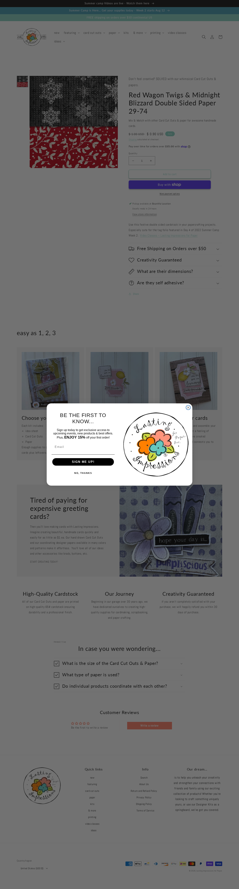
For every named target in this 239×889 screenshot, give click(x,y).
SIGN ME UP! (83, 461)
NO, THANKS (83, 473)
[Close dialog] (188, 407)
